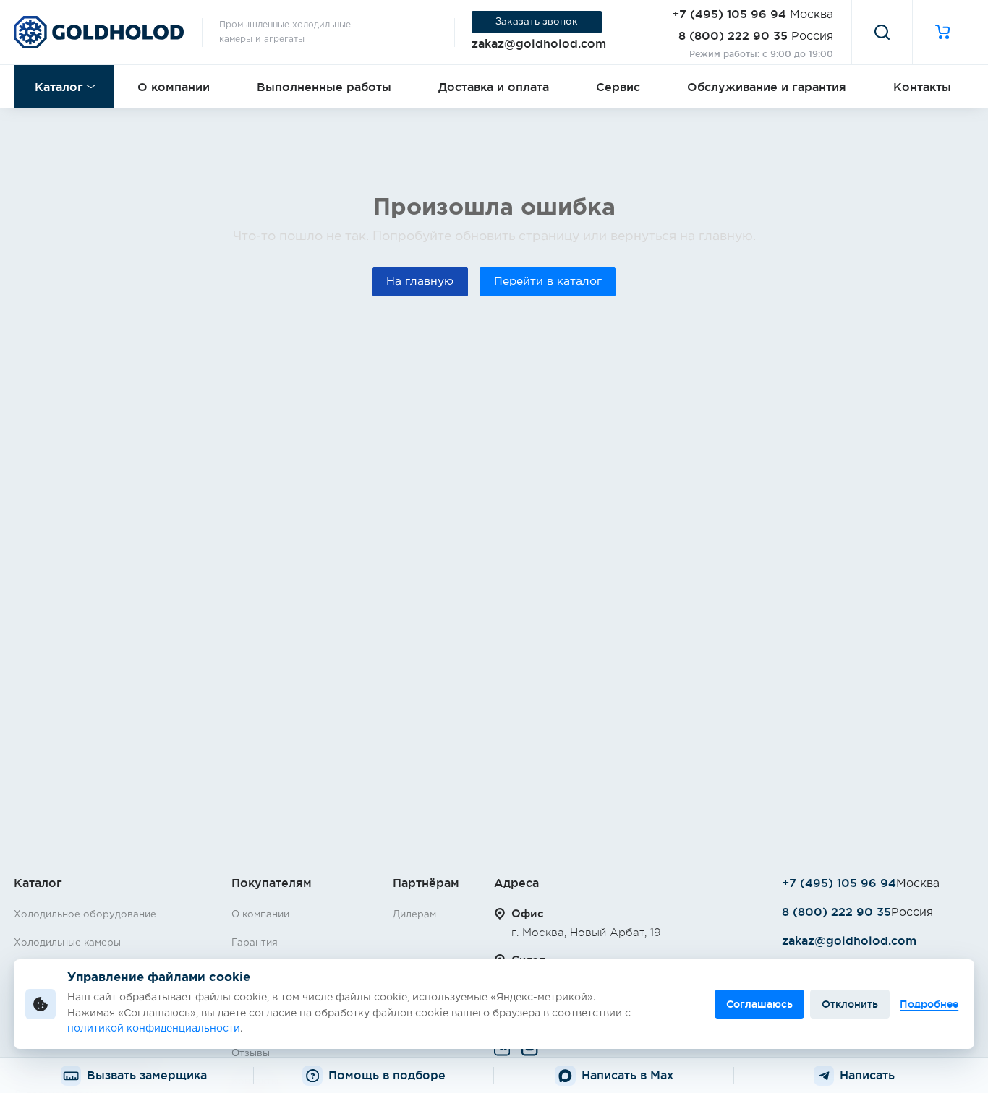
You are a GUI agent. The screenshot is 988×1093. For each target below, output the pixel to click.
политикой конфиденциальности (153, 1028)
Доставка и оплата (493, 86)
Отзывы (250, 1053)
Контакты (922, 86)
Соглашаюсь (759, 1004)
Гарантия (254, 942)
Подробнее (929, 1004)
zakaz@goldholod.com (539, 43)
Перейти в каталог (548, 281)
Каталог (59, 86)
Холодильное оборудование (85, 914)
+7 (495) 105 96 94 (729, 13)
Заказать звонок (536, 21)
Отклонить (850, 1004)
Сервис (618, 86)
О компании (173, 86)
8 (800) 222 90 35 (733, 35)
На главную (419, 281)
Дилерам (414, 914)
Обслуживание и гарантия (766, 86)
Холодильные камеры (67, 942)
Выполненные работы (324, 86)
